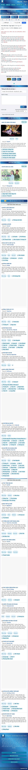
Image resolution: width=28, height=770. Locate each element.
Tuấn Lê (8, 13)
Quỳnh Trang (6, 465)
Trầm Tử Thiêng (10, 589)
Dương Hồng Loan (21, 438)
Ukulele (14, 79)
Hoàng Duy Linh (10, 605)
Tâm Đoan (5, 467)
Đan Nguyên (17, 340)
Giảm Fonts (25, 20)
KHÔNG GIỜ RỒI (7, 224)
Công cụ (8, 4)
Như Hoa (17, 495)
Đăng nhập (19, 1)
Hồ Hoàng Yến (16, 276)
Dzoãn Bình (14, 522)
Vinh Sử (8, 226)
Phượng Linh (9, 185)
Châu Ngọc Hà (12, 193)
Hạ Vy (20, 258)
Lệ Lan (4, 195)
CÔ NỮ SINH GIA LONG (7, 166)
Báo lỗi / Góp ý (4, 94)
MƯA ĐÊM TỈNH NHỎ (8, 369)
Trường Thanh (6, 636)
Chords (24, 22)
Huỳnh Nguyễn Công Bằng (9, 438)
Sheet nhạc (24, 122)
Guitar (9, 79)
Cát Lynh (14, 155)
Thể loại (2, 4)
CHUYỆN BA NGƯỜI (8, 423)
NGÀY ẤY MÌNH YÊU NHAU (9, 122)
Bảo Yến (22, 440)
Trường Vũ (5, 157)
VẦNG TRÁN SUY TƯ (8, 309)
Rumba (9, 340)
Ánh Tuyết (21, 467)
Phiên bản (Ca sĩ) (5, 16)
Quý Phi (8, 484)
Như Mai (17, 726)
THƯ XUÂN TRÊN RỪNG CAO (10, 587)
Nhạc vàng (15, 13)
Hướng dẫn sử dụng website (14, 758)
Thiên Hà (15, 329)
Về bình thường (9, 20)
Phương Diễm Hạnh (8, 658)
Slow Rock (17, 183)
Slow (9, 236)
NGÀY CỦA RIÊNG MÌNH (9, 539)
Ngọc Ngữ (11, 25)
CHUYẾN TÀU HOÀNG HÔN (10, 448)
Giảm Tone (12, 20)
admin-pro (6, 22)
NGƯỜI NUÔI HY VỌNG (9, 714)
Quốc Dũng (9, 425)
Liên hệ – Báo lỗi (14, 762)
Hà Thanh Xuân (7, 239)
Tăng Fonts (23, 20)
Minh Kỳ (8, 449)
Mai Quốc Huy (12, 388)
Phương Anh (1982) (7, 384)
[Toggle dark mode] (2, 7)
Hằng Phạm (6, 729)
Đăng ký (25, 1)
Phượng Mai (6, 473)
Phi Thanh (17, 653)
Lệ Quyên (15, 236)
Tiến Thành (9, 209)
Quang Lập (16, 321)
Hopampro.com (24, 768)
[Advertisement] (14, 293)
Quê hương (4, 514)
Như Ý (20, 463)
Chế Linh (5, 149)
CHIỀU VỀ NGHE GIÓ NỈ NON (10, 604)
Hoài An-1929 (9, 643)
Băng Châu (20, 347)
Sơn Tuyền (10, 151)
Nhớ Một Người (7, 352)
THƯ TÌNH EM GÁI (8, 483)
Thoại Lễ (9, 195)
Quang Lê (14, 343)
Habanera (22, 13)
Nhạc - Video (14, 16)
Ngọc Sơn (13, 324)
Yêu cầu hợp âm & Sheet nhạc (17, 200)
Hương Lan (14, 258)
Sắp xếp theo (18, 109)
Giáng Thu (10, 149)
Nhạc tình (12, 138)
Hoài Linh (9, 354)
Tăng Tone (6, 20)
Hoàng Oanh (6, 475)
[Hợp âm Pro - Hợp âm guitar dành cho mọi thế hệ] (2, 1)
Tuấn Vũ (5, 151)
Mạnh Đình (21, 386)
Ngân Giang (9, 715)
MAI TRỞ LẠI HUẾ (7, 503)
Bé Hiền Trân (6, 536)
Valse (17, 138)
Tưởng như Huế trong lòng (11, 521)
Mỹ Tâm (17, 703)
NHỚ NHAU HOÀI (7, 328)
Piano (19, 79)
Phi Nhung (5, 153)
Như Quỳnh (12, 157)
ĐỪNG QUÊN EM (7, 263)
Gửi (23, 106)
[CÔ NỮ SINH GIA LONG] (14, 175)
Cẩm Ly (5, 347)
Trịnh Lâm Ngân (10, 244)
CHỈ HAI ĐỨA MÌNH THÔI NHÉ (11, 691)
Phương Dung (6, 471)
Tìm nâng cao (19, 4)
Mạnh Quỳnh (12, 153)
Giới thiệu (14, 752)
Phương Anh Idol (17, 220)
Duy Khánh (22, 343)
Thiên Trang (6, 710)
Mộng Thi (14, 469)
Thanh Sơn (9, 311)
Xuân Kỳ (17, 425)
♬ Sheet (24, 10)
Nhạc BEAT (6, 349)
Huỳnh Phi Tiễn (7, 155)
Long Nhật (12, 390)
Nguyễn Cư (9, 505)
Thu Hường (14, 498)
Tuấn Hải (9, 622)
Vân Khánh (6, 517)
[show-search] (26, 4)
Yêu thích (13, 4)
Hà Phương (9, 371)
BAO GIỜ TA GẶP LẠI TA (9, 243)
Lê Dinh (8, 265)
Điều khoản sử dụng (14, 755)
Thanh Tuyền (13, 345)
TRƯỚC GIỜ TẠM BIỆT (8, 641)
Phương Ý (16, 384)
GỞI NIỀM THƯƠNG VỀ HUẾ (10, 620)
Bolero (9, 219)
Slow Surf (13, 255)
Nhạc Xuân (4, 599)
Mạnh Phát (13, 354)
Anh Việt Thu (9, 329)
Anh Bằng (9, 693)
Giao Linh (21, 465)
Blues (9, 255)
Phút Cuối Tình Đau (8, 207)
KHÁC (3, 616)
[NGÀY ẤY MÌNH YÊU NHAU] (14, 131)
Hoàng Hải (5, 706)
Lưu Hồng (5, 260)
